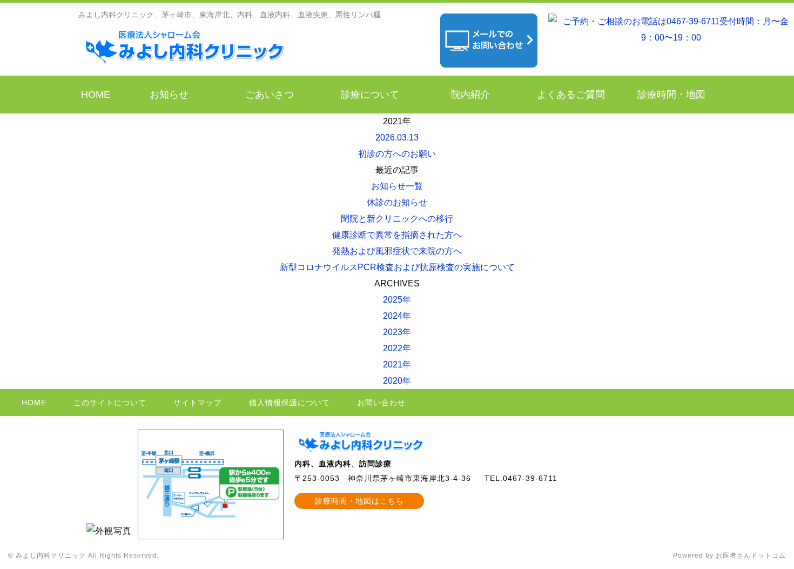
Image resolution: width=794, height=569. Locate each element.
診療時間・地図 (671, 94)
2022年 (397, 348)
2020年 (397, 380)
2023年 (397, 332)
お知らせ (169, 94)
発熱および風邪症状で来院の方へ (397, 251)
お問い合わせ (381, 402)
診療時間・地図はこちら (359, 501)
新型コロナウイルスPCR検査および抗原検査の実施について (397, 267)
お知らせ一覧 (397, 186)
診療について (370, 94)
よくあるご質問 (571, 94)
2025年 (397, 299)
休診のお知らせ (397, 202)
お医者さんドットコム (751, 555)
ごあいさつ (269, 94)
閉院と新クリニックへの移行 (397, 218)
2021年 (397, 364)
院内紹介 (470, 94)
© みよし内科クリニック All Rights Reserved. (83, 555)
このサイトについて (109, 402)
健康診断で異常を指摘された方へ (397, 234)
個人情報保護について (289, 402)
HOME (95, 94)
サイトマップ (197, 402)
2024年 (397, 315)
